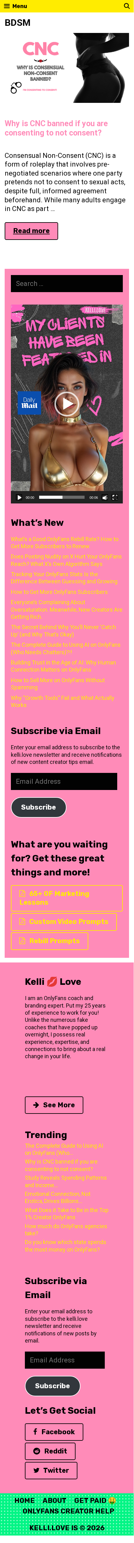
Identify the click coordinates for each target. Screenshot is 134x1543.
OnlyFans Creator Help (68, 1511)
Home (24, 1500)
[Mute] (105, 497)
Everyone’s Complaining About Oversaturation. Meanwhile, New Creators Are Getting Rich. (66, 609)
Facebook (57, 1432)
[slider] (62, 497)
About (55, 1500)
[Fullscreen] (115, 497)
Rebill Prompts (54, 941)
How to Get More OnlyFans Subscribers (59, 592)
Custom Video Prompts (68, 921)
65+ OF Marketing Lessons (54, 898)
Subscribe (38, 807)
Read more (35, 233)
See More (58, 1105)
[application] (67, 404)
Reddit (55, 1451)
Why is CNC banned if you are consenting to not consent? (56, 128)
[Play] (19, 497)
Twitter (55, 1470)
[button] (66, 404)
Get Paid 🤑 (95, 1500)
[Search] (127, 6)
